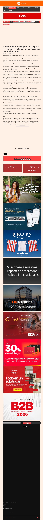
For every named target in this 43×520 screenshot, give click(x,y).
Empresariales (12, 7)
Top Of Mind (35, 7)
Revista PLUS (8, 517)
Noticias (6, 7)
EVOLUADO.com (12, 512)
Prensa (5, 53)
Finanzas (18, 7)
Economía (24, 7)
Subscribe (39, 517)
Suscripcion (9, 10)
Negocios (29, 7)
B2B (5, 10)
